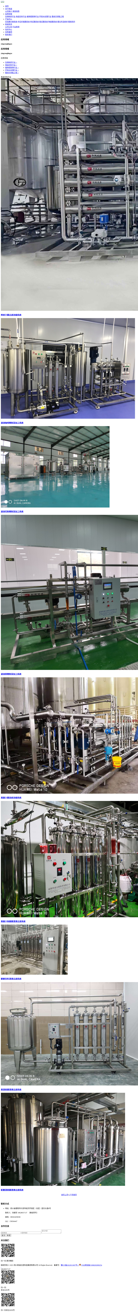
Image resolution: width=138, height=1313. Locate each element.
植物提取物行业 (33, 16)
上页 (66, 1195)
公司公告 (8, 27)
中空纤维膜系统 (24, 22)
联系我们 (8, 35)
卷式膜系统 (34, 22)
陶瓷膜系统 (52, 22)
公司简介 (8, 11)
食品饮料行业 (21, 16)
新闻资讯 (8, 24)
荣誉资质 (16, 11)
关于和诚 (8, 9)
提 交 (3, 1235)
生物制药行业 (10, 16)
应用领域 (8, 14)
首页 (7, 6)
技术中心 (8, 29)
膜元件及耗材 (62, 22)
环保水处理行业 (45, 16)
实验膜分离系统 (11, 22)
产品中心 (8, 19)
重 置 (8, 1235)
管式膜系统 (43, 22)
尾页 (75, 1195)
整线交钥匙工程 (58, 16)
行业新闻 (16, 27)
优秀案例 (8, 32)
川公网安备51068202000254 (91, 1265)
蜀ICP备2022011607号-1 (70, 1265)
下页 (71, 1195)
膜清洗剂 (71, 22)
